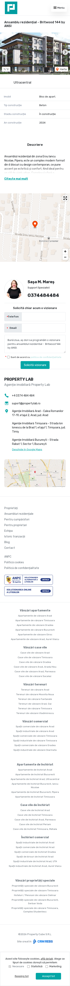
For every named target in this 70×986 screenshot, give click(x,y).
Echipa (8, 531)
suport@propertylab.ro (26, 403)
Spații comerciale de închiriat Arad (35, 847)
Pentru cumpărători (16, 519)
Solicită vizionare (35, 365)
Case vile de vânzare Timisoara (35, 657)
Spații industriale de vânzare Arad (35, 731)
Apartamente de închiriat (35, 764)
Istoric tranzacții (14, 536)
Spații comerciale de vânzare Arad (35, 726)
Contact (9, 548)
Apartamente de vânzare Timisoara (35, 620)
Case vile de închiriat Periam (35, 824)
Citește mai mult (16, 178)
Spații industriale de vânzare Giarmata (35, 750)
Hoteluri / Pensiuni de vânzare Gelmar (35, 895)
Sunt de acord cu (36, 357)
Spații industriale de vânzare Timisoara (35, 740)
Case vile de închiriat (35, 805)
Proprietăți (11, 508)
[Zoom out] (65, 257)
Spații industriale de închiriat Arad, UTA (35, 861)
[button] (5, 52)
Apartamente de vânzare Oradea (35, 625)
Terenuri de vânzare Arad (35, 689)
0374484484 (43, 295)
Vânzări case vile (35, 647)
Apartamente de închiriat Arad (35, 769)
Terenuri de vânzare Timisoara (35, 708)
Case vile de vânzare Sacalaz (35, 676)
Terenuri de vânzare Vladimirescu (35, 713)
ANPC (7, 556)
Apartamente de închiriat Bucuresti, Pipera (35, 792)
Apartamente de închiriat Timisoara (35, 796)
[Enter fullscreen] (65, 198)
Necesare (18, 966)
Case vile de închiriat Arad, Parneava (35, 819)
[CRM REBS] (42, 941)
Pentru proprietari (15, 525)
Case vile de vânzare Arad (35, 652)
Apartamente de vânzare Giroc (35, 634)
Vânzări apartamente (35, 610)
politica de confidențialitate (46, 357)
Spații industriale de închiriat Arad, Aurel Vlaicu (35, 866)
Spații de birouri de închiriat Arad (35, 856)
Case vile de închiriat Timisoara (35, 815)
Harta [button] (63, 69)
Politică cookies (14, 562)
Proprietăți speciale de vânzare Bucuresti (35, 885)
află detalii (47, 958)
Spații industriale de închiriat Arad (35, 842)
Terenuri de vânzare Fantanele (35, 699)
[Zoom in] (65, 251)
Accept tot (48, 976)
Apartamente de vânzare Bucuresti (35, 629)
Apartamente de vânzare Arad (35, 615)
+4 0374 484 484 (23, 395)
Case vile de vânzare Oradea (35, 662)
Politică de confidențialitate (21, 568)
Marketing (55, 966)
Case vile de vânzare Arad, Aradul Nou (35, 666)
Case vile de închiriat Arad (35, 810)
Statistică (36, 966)
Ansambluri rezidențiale (18, 514)
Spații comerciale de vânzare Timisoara (35, 736)
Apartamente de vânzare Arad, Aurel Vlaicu (35, 639)
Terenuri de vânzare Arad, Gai (35, 703)
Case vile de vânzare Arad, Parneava (35, 671)
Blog (7, 542)
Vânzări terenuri (35, 684)
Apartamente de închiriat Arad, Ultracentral (35, 779)
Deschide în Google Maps (27, 449)
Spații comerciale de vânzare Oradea (35, 745)
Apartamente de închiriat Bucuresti (35, 774)
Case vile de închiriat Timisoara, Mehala (35, 829)
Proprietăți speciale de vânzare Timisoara (35, 890)
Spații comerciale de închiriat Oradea (35, 852)
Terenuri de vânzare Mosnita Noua (35, 694)
